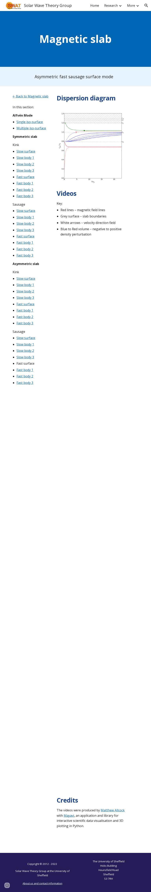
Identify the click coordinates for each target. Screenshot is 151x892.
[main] (75, 39)
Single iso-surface (30, 122)
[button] (146, 5)
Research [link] (111, 5)
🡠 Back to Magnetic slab (30, 96)
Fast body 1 (25, 183)
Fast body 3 (25, 196)
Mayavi (69, 815)
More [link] (131, 5)
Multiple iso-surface (31, 128)
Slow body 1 (25, 157)
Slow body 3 (25, 170)
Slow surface (26, 151)
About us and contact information (42, 883)
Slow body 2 (25, 164)
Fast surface (25, 177)
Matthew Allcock (113, 810)
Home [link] (94, 5)
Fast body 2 (25, 190)
